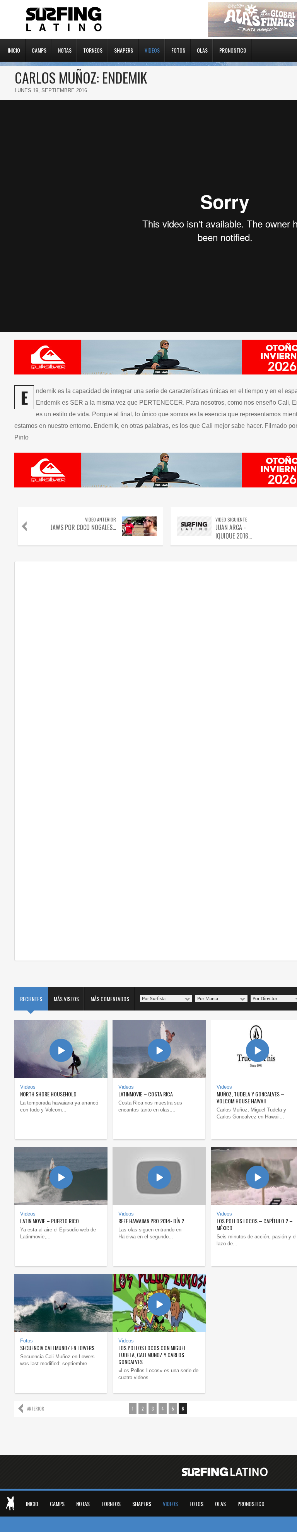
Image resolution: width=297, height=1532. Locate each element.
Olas (202, 49)
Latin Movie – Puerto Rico (49, 1221)
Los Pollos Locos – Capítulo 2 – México (255, 1224)
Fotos (178, 49)
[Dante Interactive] (10, 1503)
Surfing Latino (64, 19)
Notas (65, 49)
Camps (39, 49)
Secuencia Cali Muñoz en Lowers (57, 1348)
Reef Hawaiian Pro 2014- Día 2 (151, 1221)
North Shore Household (48, 1094)
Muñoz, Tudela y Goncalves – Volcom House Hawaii (250, 1097)
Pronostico (232, 49)
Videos (152, 49)
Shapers (123, 49)
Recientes (31, 999)
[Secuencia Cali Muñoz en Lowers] (61, 1303)
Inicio (14, 49)
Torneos (92, 49)
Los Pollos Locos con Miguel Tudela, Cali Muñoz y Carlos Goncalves (152, 1355)
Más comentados (109, 999)
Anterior (35, 1408)
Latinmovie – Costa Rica (145, 1094)
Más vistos (66, 999)
